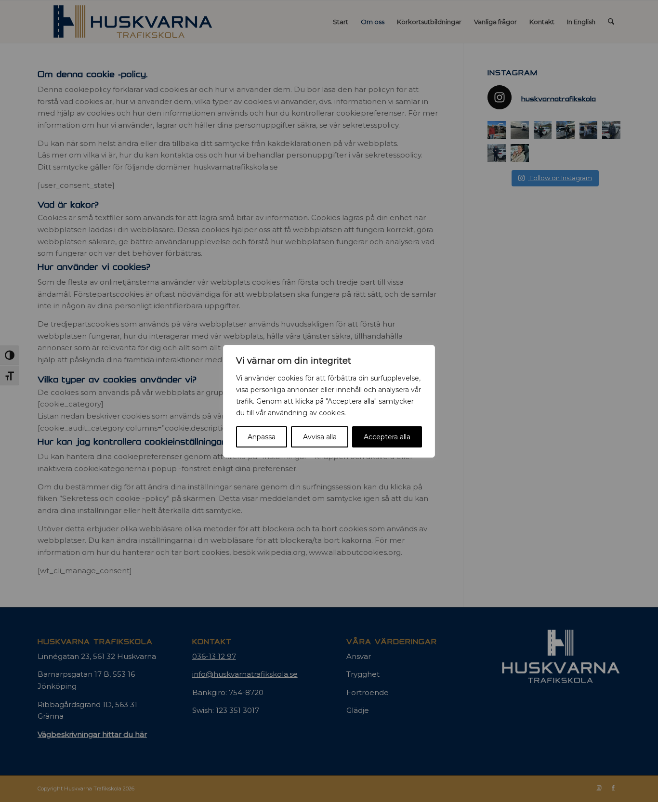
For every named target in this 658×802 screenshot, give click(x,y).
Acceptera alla (387, 437)
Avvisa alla (320, 437)
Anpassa (262, 437)
